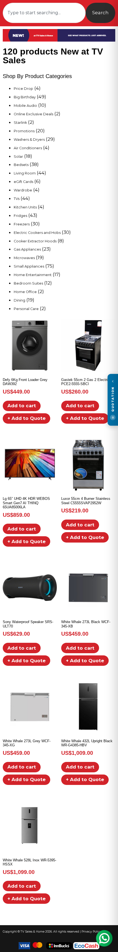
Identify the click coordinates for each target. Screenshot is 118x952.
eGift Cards (23, 182)
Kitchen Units (25, 207)
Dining (19, 300)
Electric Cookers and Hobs (37, 233)
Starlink (20, 123)
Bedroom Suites (28, 283)
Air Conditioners (28, 148)
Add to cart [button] (21, 405)
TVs (16, 199)
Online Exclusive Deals (33, 114)
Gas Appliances (27, 249)
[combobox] (44, 13)
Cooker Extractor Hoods (35, 241)
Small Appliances (29, 266)
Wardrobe (23, 190)
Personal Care (26, 309)
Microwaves (24, 258)
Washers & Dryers (29, 139)
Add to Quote (26, 418)
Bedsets (21, 165)
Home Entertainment (33, 275)
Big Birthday (25, 97)
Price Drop (23, 89)
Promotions (24, 131)
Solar (18, 156)
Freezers (22, 224)
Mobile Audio (25, 106)
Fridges (20, 216)
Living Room (25, 173)
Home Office (25, 292)
